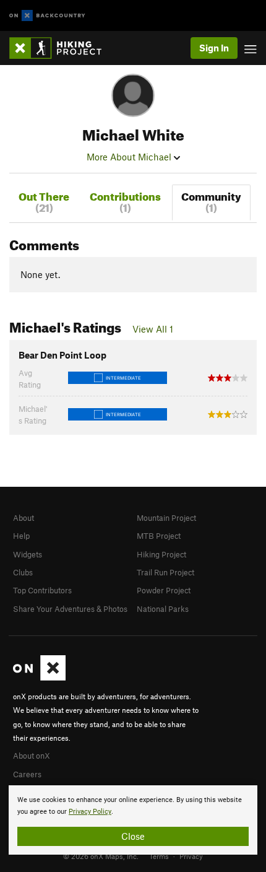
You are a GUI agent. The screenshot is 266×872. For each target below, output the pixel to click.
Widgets (27, 554)
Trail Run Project (165, 572)
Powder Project (164, 590)
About (23, 518)
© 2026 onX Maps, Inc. (101, 856)
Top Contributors (42, 590)
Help (21, 536)
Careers (27, 774)
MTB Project (159, 536)
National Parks (163, 609)
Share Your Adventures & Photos (70, 609)
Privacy (191, 856)
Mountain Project (166, 518)
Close (133, 836)
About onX (31, 756)
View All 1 (152, 328)
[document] (133, 820)
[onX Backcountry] (47, 16)
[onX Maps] (39, 677)
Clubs (23, 572)
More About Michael (130, 156)
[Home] (61, 48)
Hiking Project (161, 554)
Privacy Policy (90, 812)
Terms (159, 856)
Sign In (214, 47)
